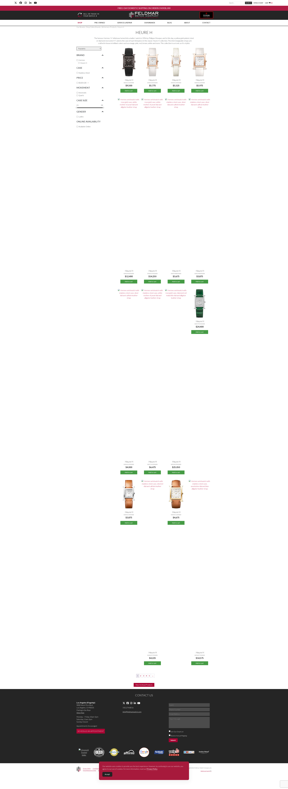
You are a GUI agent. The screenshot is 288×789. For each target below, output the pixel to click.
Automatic (83, 93)
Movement (83, 87)
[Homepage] (144, 15)
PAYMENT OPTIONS (139, 8)
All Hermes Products (109, 27)
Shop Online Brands (93, 27)
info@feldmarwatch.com (132, 712)
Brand (80, 55)
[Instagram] (26, 3)
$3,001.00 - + (84, 83)
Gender (81, 111)
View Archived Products (144, 685)
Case (79, 67)
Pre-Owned (99, 23)
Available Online (85, 126)
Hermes (82, 60)
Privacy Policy (87, 768)
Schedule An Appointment (91, 731)
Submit (173, 740)
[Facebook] (20, 3)
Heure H (83, 63)
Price (79, 77)
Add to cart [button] (129, 91)
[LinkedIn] (30, 3)
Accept (107, 774)
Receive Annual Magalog (179, 736)
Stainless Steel (84, 73)
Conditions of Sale (98, 768)
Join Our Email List (177, 732)
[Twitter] (15, 3)
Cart (268, 3)
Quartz (81, 95)
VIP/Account (258, 3)
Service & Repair (124, 23)
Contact (206, 23)
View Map (80, 713)
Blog (169, 23)
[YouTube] (35, 3)
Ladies (81, 117)
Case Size (81, 100)
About (187, 23)
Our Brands (149, 23)
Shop (80, 23)
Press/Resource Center (89, 770)
